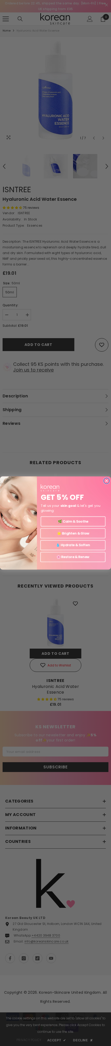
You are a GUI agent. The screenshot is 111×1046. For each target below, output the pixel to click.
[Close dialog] (106, 481)
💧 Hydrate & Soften (73, 545)
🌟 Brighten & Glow (73, 533)
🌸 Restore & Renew (73, 557)
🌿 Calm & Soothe (73, 521)
